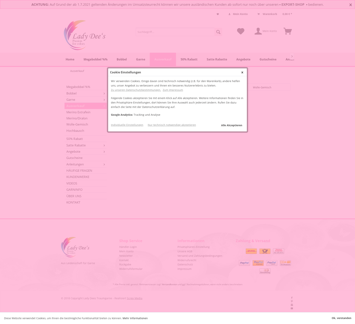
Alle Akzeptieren (231, 125)
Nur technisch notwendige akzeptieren (172, 125)
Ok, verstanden (341, 318)
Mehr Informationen (135, 318)
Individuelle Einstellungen (127, 125)
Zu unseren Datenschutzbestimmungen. (136, 90)
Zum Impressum (173, 90)
